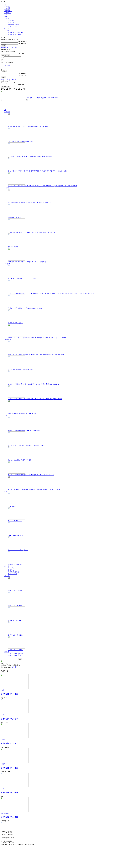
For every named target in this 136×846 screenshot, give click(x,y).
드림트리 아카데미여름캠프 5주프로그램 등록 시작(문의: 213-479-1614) (31, 475)
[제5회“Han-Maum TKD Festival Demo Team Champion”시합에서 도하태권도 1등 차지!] (16, 488)
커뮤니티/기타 (12, 26)
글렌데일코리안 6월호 (15, 605)
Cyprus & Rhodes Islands (15, 535)
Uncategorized (5, 813)
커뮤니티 (7, 9)
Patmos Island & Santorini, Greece (18, 550)
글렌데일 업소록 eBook (15, 32)
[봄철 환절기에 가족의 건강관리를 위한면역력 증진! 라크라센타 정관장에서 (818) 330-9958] (16, 169)
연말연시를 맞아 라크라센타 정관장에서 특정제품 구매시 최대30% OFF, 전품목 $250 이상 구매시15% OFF (42, 186)
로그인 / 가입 (8, 66)
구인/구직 (11, 20)
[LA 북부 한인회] (16, 245)
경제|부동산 (8, 11)
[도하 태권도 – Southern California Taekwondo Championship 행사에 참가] (16, 154)
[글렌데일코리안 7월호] (16, 589)
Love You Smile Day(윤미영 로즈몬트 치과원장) (23, 413)
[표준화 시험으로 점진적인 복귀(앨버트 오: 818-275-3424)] (16, 443)
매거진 (3, 690)
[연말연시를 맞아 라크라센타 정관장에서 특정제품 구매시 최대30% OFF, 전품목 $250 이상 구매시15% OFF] (16, 184)
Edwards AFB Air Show (15, 564)
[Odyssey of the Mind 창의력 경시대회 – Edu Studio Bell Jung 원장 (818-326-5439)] (16, 458)
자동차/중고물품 (13, 24)
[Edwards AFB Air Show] (16, 562)
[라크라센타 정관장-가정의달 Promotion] (16, 139)
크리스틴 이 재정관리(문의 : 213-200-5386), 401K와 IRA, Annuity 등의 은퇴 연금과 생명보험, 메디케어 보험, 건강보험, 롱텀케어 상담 (51, 293)
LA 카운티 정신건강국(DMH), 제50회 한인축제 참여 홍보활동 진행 (30, 202)
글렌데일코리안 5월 (14, 620)
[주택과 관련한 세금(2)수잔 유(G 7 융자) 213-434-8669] (16, 306)
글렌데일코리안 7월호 (15, 590)
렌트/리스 (11, 22)
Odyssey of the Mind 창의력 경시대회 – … (21, 460)
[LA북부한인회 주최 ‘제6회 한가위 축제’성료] (16, 215)
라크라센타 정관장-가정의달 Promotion (20, 141)
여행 (5, 16)
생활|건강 (7, 13)
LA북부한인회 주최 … (15, 217)
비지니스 (7, 7)
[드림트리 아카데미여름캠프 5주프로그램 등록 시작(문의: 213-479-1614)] (16, 473)
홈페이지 (14, 667)
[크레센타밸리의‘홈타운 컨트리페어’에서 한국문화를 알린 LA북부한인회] (16, 230)
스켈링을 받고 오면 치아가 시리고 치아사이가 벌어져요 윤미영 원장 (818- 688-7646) (35, 399)
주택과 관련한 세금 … (15, 323)
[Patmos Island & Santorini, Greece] (16, 548)
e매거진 (7, 28)
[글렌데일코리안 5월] (16, 618)
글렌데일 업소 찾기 (14, 34)
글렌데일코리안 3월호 (15, 650)
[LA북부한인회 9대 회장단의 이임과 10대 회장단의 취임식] (16, 260)
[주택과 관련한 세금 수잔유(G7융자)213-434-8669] (16, 321)
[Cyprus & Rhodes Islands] (16, 533)
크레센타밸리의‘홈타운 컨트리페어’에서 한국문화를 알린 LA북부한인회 (32, 232)
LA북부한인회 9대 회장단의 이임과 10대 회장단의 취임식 (27, 262)
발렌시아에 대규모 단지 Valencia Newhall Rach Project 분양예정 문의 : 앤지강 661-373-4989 (37, 337)
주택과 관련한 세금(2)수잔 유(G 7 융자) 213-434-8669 (25, 308)
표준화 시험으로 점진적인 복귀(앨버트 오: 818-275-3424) (26, 445)
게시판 (6, 18)
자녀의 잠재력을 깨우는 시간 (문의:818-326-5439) (24, 430)
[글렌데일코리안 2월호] (14, 811)
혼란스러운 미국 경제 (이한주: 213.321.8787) (22, 278)
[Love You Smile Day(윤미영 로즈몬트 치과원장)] (16, 412)
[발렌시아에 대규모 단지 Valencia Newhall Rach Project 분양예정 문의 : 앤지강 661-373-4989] (16, 336)
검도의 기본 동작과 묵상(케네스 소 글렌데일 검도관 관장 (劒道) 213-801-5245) (33, 384)
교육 (5, 15)
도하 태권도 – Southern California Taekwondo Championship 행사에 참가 (30, 156)
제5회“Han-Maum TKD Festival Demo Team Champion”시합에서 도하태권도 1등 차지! (35, 489)
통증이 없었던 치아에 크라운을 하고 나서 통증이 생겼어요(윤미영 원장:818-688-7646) (36, 354)
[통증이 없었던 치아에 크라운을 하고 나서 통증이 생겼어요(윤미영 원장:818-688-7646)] (16, 352)
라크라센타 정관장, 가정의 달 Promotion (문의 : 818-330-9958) (28, 126)
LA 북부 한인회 (13, 247)
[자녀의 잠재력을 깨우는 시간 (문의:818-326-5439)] (16, 428)
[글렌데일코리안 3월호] (16, 648)
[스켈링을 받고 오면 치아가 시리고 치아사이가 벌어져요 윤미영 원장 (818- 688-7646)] (16, 397)
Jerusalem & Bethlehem (15, 521)
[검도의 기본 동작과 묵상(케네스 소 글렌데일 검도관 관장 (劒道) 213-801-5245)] (16, 382)
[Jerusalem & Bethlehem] (16, 519)
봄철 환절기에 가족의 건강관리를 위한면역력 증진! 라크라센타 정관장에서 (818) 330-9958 (37, 171)
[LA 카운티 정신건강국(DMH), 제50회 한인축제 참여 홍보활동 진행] (16, 201)
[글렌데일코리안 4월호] (16, 633)
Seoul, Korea (12, 506)
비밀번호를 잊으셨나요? (9, 47)
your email (21, 53)
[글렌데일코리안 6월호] (16, 603)
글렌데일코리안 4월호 (15, 635)
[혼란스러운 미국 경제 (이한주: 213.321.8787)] (16, 277)
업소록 (6, 30)
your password (22, 43)
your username (22, 41)
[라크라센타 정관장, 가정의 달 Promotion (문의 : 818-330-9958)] (16, 125)
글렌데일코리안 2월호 (9, 817)
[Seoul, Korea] (16, 504)
